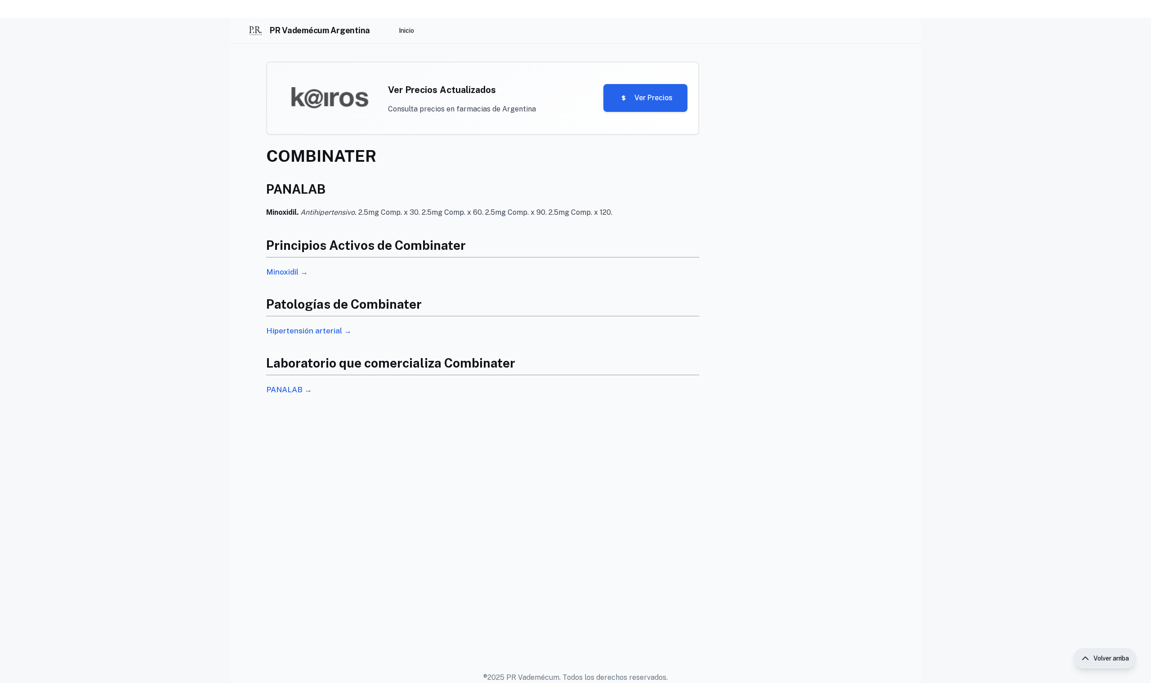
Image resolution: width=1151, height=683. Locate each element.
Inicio (406, 30)
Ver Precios (653, 97)
